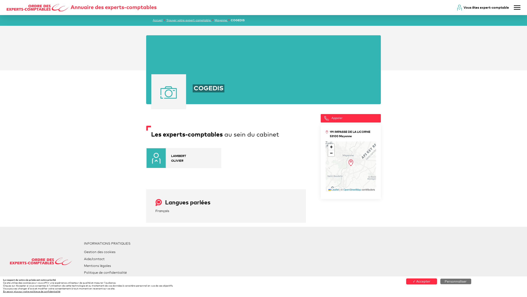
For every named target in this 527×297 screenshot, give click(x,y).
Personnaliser (456, 281)
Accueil (158, 20)
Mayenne (221, 20)
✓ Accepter (421, 281)
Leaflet (335, 189)
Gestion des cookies (99, 252)
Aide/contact (94, 259)
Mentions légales (97, 266)
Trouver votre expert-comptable (189, 20)
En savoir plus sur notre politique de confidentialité (31, 291)
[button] (350, 162)
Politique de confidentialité (105, 273)
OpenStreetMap (352, 189)
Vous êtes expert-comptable (486, 7)
